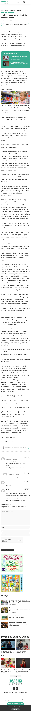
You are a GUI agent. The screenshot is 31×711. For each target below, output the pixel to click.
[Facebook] (14, 688)
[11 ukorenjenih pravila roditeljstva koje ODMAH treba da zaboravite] (23, 644)
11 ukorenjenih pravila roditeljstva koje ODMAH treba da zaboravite (21, 653)
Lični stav (10, 12)
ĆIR (18, 2)
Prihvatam (15, 709)
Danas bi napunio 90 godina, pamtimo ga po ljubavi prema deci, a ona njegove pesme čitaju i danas (19, 609)
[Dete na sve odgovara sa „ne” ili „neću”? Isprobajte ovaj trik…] (23, 663)
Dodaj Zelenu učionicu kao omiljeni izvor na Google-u (15, 24)
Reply (28, 457)
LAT (20, 2)
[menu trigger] (28, 2)
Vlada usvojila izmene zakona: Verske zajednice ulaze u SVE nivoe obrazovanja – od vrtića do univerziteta (19, 624)
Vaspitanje (4, 12)
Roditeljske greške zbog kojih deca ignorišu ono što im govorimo (8, 671)
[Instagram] (17, 688)
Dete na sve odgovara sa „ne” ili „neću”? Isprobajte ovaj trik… (23, 671)
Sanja (4, 20)
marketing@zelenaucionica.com (15, 703)
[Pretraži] (23, 2)
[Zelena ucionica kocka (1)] (12, 562)
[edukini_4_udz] (12, 583)
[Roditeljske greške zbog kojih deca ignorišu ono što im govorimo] (8, 663)
